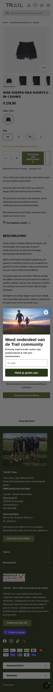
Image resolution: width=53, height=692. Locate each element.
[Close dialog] (46, 312)
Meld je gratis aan (26, 372)
